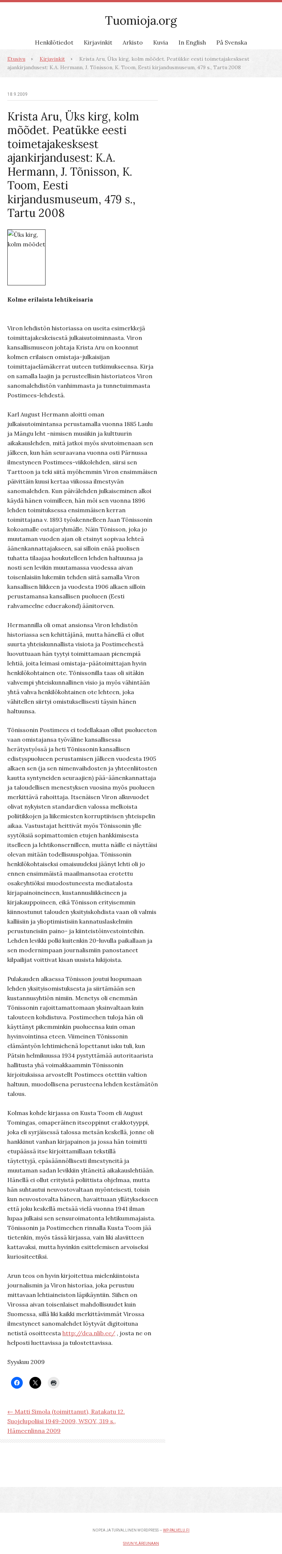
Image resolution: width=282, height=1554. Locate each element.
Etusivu (16, 59)
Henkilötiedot (54, 42)
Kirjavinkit (98, 42)
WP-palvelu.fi (176, 1530)
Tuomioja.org (141, 20)
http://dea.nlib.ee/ (88, 1333)
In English (192, 42)
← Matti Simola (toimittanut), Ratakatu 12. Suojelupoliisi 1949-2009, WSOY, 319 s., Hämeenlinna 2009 (66, 1421)
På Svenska (231, 42)
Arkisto (133, 42)
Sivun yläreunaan (141, 1543)
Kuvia (160, 42)
